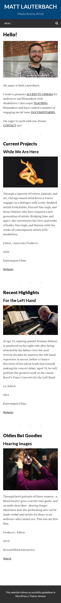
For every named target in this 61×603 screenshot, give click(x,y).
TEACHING (40, 103)
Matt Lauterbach (30, 6)
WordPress (21, 596)
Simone (42, 596)
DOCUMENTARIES (43, 112)
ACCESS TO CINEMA (39, 94)
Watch (7, 558)
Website (8, 269)
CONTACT (9, 125)
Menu (7, 23)
